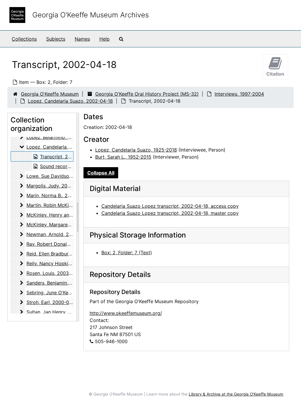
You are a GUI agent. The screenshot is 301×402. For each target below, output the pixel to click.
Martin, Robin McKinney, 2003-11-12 (66, 205)
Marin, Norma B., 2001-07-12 (58, 195)
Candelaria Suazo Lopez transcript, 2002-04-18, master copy (170, 213)
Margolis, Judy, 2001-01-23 (56, 186)
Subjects (55, 39)
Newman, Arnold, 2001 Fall (56, 234)
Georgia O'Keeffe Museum (50, 94)
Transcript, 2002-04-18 (66, 157)
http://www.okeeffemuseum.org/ (126, 313)
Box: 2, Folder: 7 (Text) (126, 252)
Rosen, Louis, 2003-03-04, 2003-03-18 (70, 273)
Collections (24, 39)
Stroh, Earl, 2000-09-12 (52, 302)
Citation (275, 74)
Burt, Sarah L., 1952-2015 (123, 157)
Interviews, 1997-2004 (239, 94)
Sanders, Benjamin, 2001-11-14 (60, 283)
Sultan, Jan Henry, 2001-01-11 (59, 312)
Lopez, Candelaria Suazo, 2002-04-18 (70, 101)
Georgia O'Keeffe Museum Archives (90, 15)
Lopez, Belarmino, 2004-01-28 (60, 137)
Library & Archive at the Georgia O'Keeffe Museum (236, 394)
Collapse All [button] (100, 173)
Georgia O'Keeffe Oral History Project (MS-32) (147, 94)
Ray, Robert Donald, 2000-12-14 (62, 244)
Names (82, 39)
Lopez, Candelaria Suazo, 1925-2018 (136, 150)
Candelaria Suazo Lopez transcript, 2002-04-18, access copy (170, 206)
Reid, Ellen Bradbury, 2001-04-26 (63, 254)
